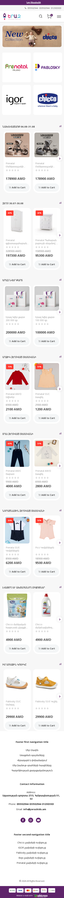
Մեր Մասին (32, 750)
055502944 (23, 804)
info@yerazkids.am (34, 809)
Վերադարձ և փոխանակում (32, 760)
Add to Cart (18, 187)
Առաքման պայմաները (32, 755)
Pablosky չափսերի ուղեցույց (32, 852)
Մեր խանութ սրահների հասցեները (32, 765)
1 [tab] (29, 43)
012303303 (48, 804)
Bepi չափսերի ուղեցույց (32, 857)
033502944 (35, 804)
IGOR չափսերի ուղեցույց (32, 847)
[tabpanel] (32, 36)
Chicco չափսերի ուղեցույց (32, 842)
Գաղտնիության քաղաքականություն (32, 770)
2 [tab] (34, 43)
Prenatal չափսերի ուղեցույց (32, 862)
